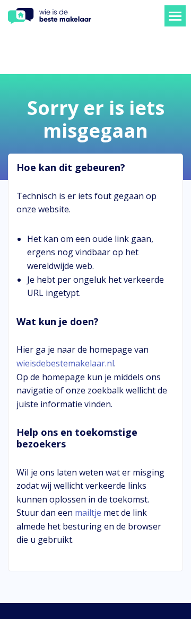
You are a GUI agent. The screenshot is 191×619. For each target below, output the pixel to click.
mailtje (88, 512)
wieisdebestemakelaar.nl (65, 363)
